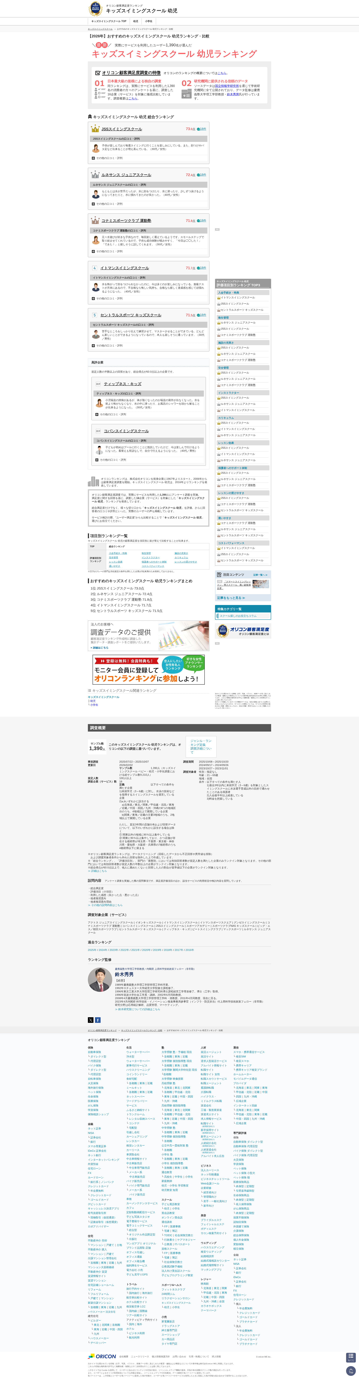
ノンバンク (107, 1181)
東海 (103, 1262)
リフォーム (94, 1289)
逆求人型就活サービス (214, 1060)
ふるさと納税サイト (138, 1109)
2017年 (179, 949)
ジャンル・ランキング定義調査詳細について (201, 746)
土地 (119, 1244)
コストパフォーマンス (153, 566)
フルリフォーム (99, 1293)
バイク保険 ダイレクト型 (248, 1150)
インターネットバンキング (103, 1159)
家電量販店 (168, 1321)
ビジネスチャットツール (215, 1178)
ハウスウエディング (212, 1247)
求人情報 (216, 1356)
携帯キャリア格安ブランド (251, 1069)
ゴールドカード (99, 1199)
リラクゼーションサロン (176, 1298)
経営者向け (210, 1192)
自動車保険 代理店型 (245, 1146)
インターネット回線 (245, 1105)
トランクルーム (135, 1114)
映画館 (205, 1283)
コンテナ (134, 1123)
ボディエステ (209, 1228)
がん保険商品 (241, 1208)
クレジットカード (98, 1186)
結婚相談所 (207, 1256)
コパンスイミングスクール (126, 431)
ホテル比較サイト (136, 1301)
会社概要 (123, 1356)
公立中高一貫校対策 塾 (175, 1145)
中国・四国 (116, 1329)
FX (89, 1172)
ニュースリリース (140, 1356)
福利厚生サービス (136, 1265)
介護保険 (238, 1230)
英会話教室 (168, 1212)
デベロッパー (98, 1342)
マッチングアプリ (211, 1269)
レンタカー (132, 1141)
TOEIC (168, 1235)
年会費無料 (97, 1190)
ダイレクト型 (98, 1056)
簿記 (174, 1230)
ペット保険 (94, 1092)
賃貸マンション (97, 1280)
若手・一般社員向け (215, 1201)
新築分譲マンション (99, 1302)
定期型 (250, 1186)
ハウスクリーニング (138, 1069)
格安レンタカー (135, 1145)
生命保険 (93, 1096)
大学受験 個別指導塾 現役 (177, 1060)
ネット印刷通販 (210, 1174)
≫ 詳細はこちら (97, 870)
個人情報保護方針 (161, 1356)
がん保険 (93, 1105)
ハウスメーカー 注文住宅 (101, 1311)
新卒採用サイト (210, 1131)
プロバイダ (239, 1083)
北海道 (168, 1087)
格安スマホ (242, 1060)
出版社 (133, 1238)
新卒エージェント (211, 1137)
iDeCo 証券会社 (97, 1150)
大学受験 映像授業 (172, 1078)
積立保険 (238, 1248)
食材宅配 (131, 1078)
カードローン (96, 1177)
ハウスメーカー (99, 1338)
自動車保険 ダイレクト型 (248, 1141)
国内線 (133, 1310)
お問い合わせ (179, 1356)
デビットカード (97, 1204)
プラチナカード (248, 1321)
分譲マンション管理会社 (102, 1258)
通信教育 (167, 1172)
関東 (224, 1288)
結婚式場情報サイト (212, 1265)
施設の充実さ (181, 553)
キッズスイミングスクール (103, 696)
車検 (129, 1198)
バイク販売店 (134, 1181)
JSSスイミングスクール (122, 129)
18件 (203, 128)
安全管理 (113, 557)
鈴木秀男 (233, 94)
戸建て (110, 1244)
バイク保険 (94, 1065)
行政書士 (169, 1239)
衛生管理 (146, 553)
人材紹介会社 (209, 1144)
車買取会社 (132, 1154)
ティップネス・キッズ (122, 384)
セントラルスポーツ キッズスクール (130, 315)
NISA (91, 1132)
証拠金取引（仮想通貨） (104, 1221)
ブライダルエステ (211, 1219)
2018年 (168, 949)
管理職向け (210, 1196)
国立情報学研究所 (227, 85)
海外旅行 (147, 1293)
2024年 (103, 949)
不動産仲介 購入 (97, 1249)
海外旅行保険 (96, 1087)
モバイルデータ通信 (245, 1078)
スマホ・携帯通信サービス (249, 1052)
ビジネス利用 (137, 1333)
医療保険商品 (241, 1181)
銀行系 (94, 1181)
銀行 (93, 1141)
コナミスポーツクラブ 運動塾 (126, 221)
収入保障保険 (244, 1204)
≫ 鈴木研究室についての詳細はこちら (137, 1009)
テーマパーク (209, 1310)
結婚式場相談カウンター (215, 1260)
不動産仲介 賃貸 (97, 1271)
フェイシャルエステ (212, 1224)
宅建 (166, 1230)
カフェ (130, 1207)
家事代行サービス (136, 1065)
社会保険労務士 (184, 1235)
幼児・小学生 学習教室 (175, 1185)
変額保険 (238, 1244)
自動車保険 (94, 1052)
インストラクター (151, 557)
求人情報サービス (211, 1118)
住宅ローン (94, 1168)
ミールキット (134, 1087)
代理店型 (95, 1060)
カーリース (132, 1149)
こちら (221, 73)
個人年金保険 (241, 1239)
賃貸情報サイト (97, 1275)
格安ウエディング (211, 1251)
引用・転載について (199, 1356)
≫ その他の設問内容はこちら (105, 905)
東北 (96, 1324)
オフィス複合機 (135, 1261)
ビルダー (95, 1320)
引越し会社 (132, 1132)
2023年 (114, 949)
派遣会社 (206, 1105)
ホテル (130, 1328)
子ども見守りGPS (137, 1274)
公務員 (168, 1244)
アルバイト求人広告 (212, 1155)
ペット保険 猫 (241, 1177)
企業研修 (206, 1187)
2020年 (146, 949)
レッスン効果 (115, 561)
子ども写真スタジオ (138, 1216)
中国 (264, 1092)
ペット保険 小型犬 (244, 1172)
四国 (238, 1096)
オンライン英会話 (172, 1217)
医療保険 (93, 1100)
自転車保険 (94, 1078)
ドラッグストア (171, 1325)
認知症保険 (239, 1221)
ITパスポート (182, 1244)
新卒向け (208, 1205)
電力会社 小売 (134, 1270)
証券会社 (95, 1137)
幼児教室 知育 (170, 1189)
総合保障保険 (241, 1235)
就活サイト (207, 1056)
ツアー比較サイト (136, 1315)
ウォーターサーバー (138, 1052)
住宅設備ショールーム (101, 1284)
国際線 (143, 1310)
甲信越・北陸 (182, 1092)
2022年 (124, 949)
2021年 (135, 949)
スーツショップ (171, 1334)
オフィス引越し (135, 1252)
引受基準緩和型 (245, 1190)
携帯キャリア (244, 1065)
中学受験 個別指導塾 (174, 1136)
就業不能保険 (241, 1217)
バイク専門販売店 (139, 1185)
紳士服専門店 (169, 1330)
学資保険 (93, 1109)
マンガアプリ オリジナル (141, 1243)
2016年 (189, 949)
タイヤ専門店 (169, 1343)
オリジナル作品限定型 (142, 1234)
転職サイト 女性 (210, 1074)
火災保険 (93, 1083)
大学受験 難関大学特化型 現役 (179, 1069)
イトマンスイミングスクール (124, 268)
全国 (221, 1301)
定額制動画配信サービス (140, 1212)
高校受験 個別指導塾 (174, 1105)
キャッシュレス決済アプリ (103, 1208)
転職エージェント (211, 1083)
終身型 (240, 1186)
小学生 (94, 704)
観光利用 (134, 1337)
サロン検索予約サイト (214, 1233)
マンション (97, 1244)
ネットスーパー (135, 1096)
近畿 (111, 1262)
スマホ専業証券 (97, 1146)
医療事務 (175, 1226)
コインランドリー (136, 1074)
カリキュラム (181, 557)
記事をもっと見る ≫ (231, 597)
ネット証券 (94, 1128)
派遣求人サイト (210, 1114)
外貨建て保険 (241, 1226)
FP (166, 1226)
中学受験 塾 (168, 1127)
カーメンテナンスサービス (142, 1203)
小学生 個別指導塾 (172, 1163)
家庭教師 (167, 1181)
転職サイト (207, 1069)
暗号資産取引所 (97, 1212)
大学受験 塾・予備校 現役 (177, 1052)
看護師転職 (207, 1087)
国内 (131, 1324)
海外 (139, 1324)
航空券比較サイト (136, 1297)
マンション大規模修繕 (101, 1267)
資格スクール (169, 1248)
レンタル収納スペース (142, 1118)
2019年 (157, 949)
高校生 (168, 1176)
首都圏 (94, 1262)
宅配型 (133, 1127)
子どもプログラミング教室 (177, 1275)
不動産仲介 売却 (97, 1240)
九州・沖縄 (170, 1100)
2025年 (92, 949)
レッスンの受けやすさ (186, 561)
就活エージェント (211, 1052)
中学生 (178, 1176)
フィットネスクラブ (173, 1289)
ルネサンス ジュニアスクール (126, 175)
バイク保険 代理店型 (245, 1155)
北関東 (106, 1324)
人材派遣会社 (209, 1151)
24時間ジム (168, 1293)
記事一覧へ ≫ (261, 575)
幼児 (93, 700)
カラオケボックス (211, 1305)
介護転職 (206, 1092)
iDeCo (237, 1277)
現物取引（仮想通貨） (103, 1217)
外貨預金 (93, 1164)
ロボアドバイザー (98, 1226)
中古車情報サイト (136, 1158)
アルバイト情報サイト (214, 1065)
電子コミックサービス (139, 1225)
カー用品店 (168, 1339)
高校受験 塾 (168, 1083)
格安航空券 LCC (135, 1306)
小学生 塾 (167, 1154)
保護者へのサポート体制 (154, 561)
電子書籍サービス (136, 1221)
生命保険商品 (241, 1195)
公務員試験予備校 (172, 1266)
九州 (119, 1262)
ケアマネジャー (186, 1239)
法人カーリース (210, 1170)
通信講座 (167, 1221)
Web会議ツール (210, 1183)
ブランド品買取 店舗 (138, 1247)
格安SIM (241, 1056)
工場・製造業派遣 (211, 1109)
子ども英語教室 (171, 1204)
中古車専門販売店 (139, 1167)
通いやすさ (114, 566)
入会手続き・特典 (118, 553)
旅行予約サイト (135, 1288)
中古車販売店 (134, 1163)
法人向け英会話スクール (176, 1270)
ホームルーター (242, 1074)
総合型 (133, 1229)
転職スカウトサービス (214, 1078)
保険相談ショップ (98, 1114)
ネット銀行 (94, 1155)
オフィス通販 (134, 1256)
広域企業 (241, 1100)
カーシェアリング (136, 1136)
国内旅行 (134, 1293)
